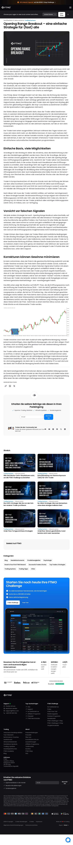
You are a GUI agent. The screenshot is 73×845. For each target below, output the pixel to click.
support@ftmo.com (12, 711)
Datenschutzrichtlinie (31, 825)
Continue (61, 14)
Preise (49, 709)
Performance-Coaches (11, 737)
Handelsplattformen (10, 749)
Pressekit (30, 716)
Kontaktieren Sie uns (32, 739)
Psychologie (48, 560)
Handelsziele (51, 718)
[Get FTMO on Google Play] (65, 813)
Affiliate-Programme (32, 744)
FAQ (29, 707)
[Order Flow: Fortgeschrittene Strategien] (19, 521)
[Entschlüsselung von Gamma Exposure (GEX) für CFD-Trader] (53, 466)
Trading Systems (30, 20)
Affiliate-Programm (34, 714)
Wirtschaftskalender (10, 742)
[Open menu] (70, 7)
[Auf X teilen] (14, 386)
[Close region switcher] (68, 14)
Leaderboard (8, 739)
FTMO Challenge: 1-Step (55, 721)
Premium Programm (53, 716)
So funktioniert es (33, 711)
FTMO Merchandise (34, 718)
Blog (6, 560)
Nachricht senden (11, 708)
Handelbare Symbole (10, 744)
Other (33, 569)
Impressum (39, 821)
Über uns (28, 737)
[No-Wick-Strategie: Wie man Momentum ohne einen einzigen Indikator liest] (53, 494)
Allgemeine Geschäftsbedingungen (13, 825)
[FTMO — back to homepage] (6, 7)
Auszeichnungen (30, 742)
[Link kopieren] (6, 386)
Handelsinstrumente (17, 560)
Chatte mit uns (10, 706)
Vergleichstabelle (53, 725)
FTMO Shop (29, 751)
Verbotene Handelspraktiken (13, 732)
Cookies (31, 821)
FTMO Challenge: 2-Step (55, 723)
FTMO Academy (9, 751)
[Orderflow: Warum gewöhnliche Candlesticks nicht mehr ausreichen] (53, 521)
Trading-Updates (9, 746)
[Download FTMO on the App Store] (55, 813)
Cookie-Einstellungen (21, 821)
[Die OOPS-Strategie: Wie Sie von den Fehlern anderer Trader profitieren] (19, 494)
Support (30, 709)
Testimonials (29, 746)
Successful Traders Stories (37, 565)
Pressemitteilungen (31, 732)
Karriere (28, 749)
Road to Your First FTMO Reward (15, 565)
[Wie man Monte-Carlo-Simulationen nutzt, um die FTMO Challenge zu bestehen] (19, 466)
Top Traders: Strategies (57, 565)
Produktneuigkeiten (33, 560)
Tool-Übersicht (8, 735)
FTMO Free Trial (52, 711)
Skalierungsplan (52, 714)
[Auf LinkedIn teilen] (10, 386)
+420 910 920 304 (11, 713)
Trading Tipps (23, 569)
